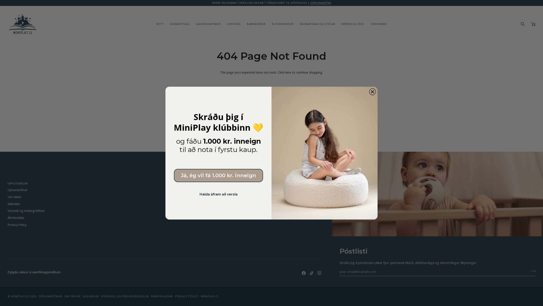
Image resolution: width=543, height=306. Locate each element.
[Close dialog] (372, 91)
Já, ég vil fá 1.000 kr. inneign (218, 175)
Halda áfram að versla (219, 194)
